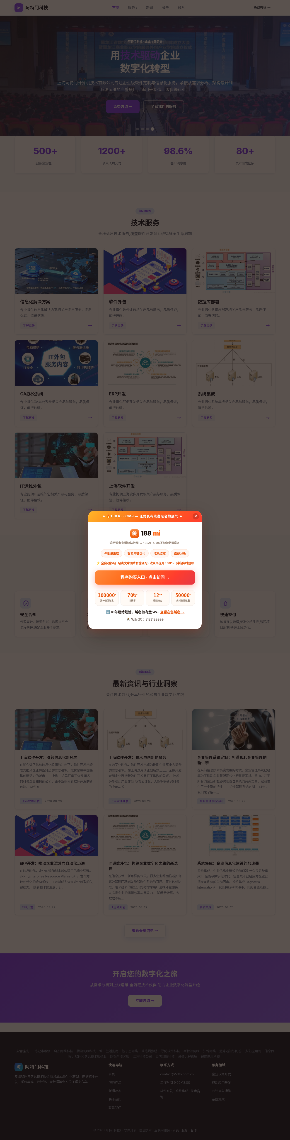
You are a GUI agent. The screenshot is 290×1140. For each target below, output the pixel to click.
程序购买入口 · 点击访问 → (145, 577)
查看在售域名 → (172, 612)
